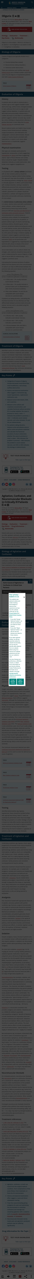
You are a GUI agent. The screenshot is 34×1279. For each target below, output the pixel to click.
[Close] (24, 597)
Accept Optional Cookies (13, 682)
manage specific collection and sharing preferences (15, 675)
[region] (17, 639)
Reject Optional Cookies (20, 682)
